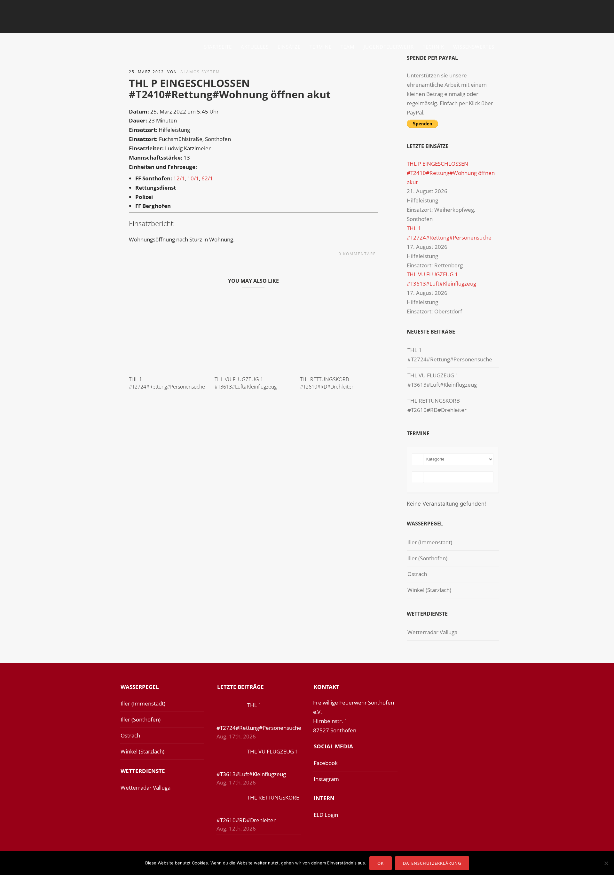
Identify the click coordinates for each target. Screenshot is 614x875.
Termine (321, 46)
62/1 (207, 178)
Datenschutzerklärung (432, 863)
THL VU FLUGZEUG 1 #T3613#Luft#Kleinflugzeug (246, 383)
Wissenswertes (473, 46)
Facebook (326, 763)
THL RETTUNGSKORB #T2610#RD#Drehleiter (326, 383)
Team (348, 46)
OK (380, 863)
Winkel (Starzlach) (429, 590)
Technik (433, 46)
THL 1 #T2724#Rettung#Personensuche (167, 383)
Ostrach (417, 574)
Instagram (326, 779)
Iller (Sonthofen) (427, 558)
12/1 (179, 178)
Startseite (218, 46)
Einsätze (289, 46)
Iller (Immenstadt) (429, 542)
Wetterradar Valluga (432, 632)
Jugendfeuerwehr (389, 46)
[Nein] (606, 863)
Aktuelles (255, 46)
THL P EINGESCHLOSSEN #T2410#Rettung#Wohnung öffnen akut (451, 173)
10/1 (193, 178)
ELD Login (326, 814)
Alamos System (200, 72)
